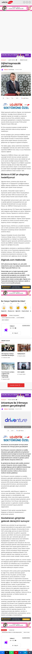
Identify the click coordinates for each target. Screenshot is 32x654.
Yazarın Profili (26, 325)
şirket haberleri (5, 320)
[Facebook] (12, 328)
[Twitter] (10, 328)
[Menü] (30, 2)
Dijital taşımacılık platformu (8, 317)
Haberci (6, 69)
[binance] (16, 287)
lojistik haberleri (20, 317)
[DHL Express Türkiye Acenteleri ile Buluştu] (8, 347)
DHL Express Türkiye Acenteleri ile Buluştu (7, 354)
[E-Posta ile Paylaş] (29, 652)
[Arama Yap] (24, 2)
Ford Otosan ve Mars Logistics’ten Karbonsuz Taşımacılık (7, 374)
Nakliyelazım (21, 354)
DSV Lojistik (20, 372)
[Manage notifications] (28, 650)
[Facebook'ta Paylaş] (2, 652)
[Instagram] (13, 328)
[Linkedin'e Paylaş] (20, 652)
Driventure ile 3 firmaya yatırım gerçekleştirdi (12, 632)
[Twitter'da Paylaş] (7, 652)
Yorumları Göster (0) (15, 385)
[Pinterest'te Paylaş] (16, 652)
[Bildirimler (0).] (27, 2)
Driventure (11, 630)
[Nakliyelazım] (24, 347)
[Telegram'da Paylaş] (25, 652)
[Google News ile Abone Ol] (25, 98)
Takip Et (16, 333)
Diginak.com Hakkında (14, 315)
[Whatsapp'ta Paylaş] (11, 652)
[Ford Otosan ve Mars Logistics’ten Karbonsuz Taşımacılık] (8, 366)
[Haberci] (6, 330)
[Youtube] (15, 328)
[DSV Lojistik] (24, 366)
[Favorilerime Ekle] (3, 98)
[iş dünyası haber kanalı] (7, 2)
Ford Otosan (26, 632)
